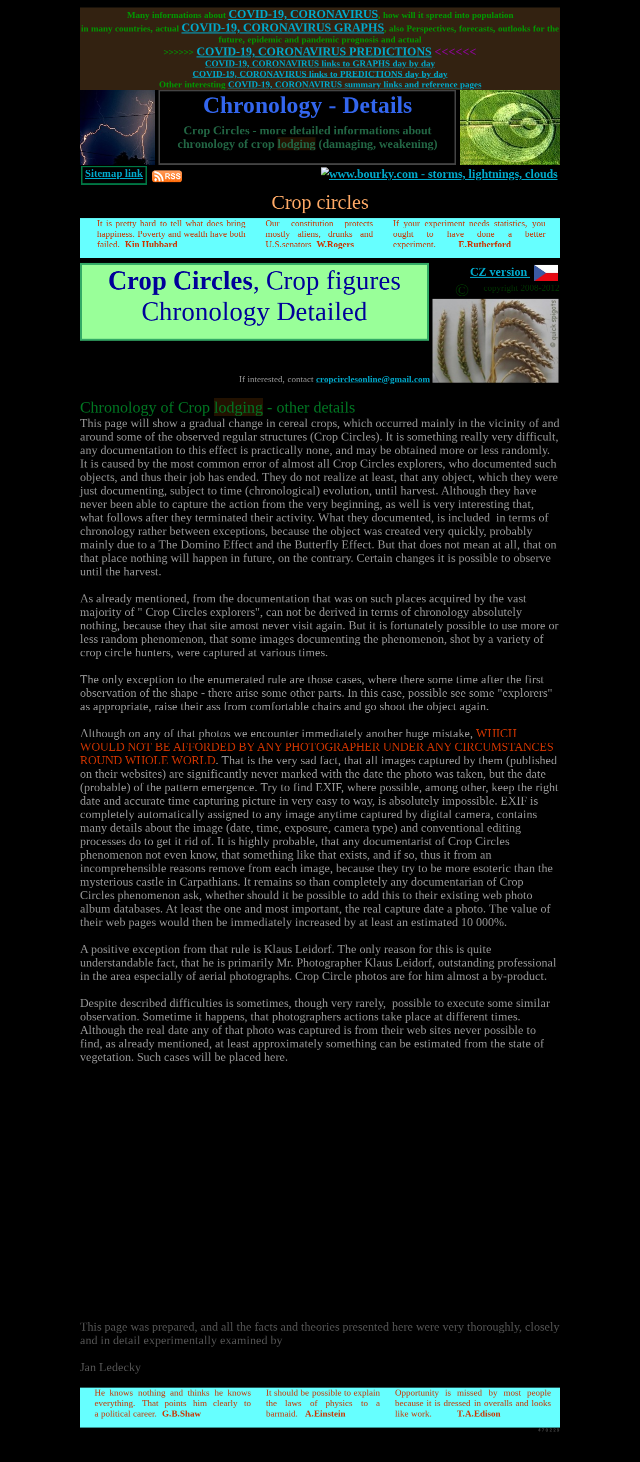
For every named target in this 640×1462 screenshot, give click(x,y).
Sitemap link (114, 173)
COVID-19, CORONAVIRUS (303, 13)
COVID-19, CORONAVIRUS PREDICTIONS (314, 51)
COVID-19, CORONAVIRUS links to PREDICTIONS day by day (320, 74)
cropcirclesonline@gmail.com (373, 379)
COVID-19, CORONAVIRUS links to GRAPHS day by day (320, 63)
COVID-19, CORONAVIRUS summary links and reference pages (355, 84)
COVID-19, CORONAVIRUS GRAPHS (283, 27)
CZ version (500, 271)
